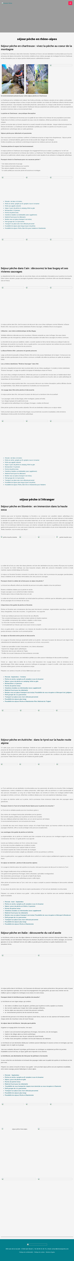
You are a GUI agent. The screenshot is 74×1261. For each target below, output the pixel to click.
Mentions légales (50, 1252)
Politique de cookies (39, 1252)
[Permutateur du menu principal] (70, 3)
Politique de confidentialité (26, 1252)
